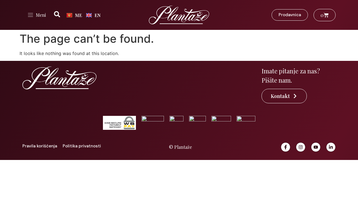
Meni (41, 15)
